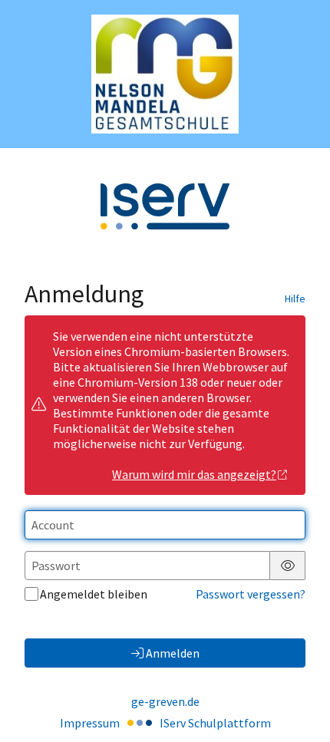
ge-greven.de (165, 701)
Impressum (90, 722)
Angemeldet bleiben (93, 594)
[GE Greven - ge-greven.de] (165, 74)
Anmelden (173, 653)
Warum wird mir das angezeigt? (194, 474)
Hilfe (295, 298)
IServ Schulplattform (215, 722)
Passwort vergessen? (250, 594)
